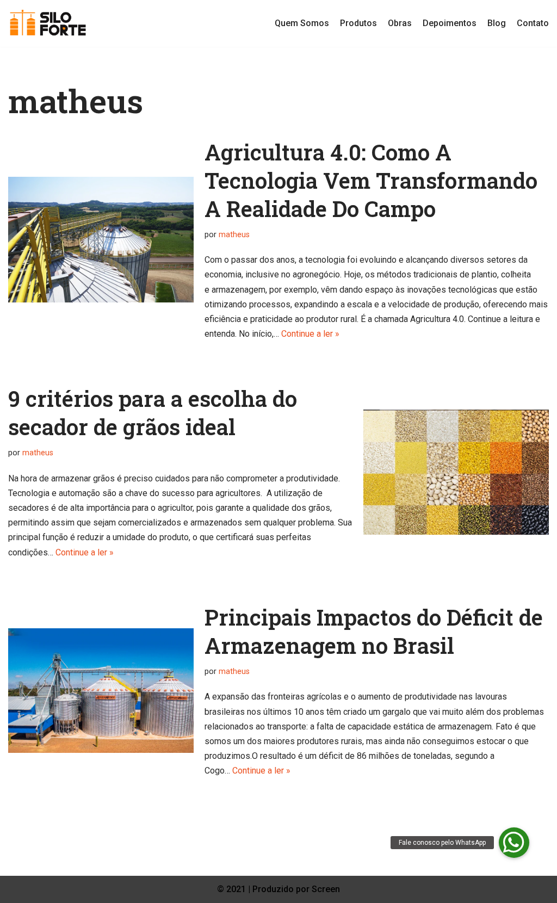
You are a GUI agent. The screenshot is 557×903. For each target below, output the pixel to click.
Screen (326, 889)
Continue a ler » (310, 334)
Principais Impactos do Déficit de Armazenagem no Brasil (374, 631)
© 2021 (232, 889)
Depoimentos (449, 23)
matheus (234, 234)
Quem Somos (302, 23)
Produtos (358, 23)
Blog (496, 23)
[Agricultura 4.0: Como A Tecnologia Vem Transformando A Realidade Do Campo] (101, 239)
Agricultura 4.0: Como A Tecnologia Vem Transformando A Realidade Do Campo (371, 180)
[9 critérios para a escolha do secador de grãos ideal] (456, 472)
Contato (533, 23)
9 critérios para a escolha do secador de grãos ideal (152, 412)
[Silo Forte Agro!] (48, 23)
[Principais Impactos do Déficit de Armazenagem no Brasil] (101, 690)
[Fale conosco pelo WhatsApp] (514, 842)
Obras (400, 23)
